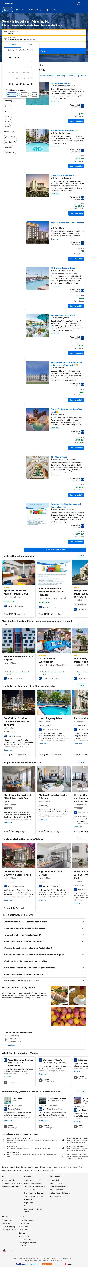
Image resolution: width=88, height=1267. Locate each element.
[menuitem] (7, 9)
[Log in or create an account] (78, 3)
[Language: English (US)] (4, 1251)
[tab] (12, 45)
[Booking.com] (7, 3)
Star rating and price (65, 76)
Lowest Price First (47, 76)
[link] (12, 106)
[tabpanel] (20, 73)
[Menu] (85, 3)
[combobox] (44, 33)
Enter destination (13, 31)
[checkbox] (31, 61)
